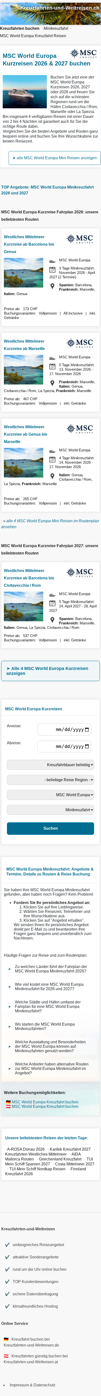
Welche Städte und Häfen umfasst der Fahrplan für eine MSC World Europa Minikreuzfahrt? (48, 1006)
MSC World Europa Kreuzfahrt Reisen (33, 36)
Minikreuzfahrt (56, 28)
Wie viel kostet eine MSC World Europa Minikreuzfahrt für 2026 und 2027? (49, 986)
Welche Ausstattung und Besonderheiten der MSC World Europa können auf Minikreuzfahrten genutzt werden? (50, 1046)
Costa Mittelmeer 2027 (74, 1164)
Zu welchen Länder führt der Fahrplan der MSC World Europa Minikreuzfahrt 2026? (51, 969)
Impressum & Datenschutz (32, 1385)
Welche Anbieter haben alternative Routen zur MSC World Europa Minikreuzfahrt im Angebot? (51, 1068)
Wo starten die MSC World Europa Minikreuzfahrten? (45, 1026)
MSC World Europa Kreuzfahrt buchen (45, 1102)
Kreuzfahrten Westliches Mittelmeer (36, 1154)
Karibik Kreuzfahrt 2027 (70, 1149)
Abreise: (15, 743)
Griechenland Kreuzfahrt (60, 1159)
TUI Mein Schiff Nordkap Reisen (37, 1169)
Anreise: (15, 726)
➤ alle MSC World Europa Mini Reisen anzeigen (55, 158)
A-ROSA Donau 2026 (26, 1149)
